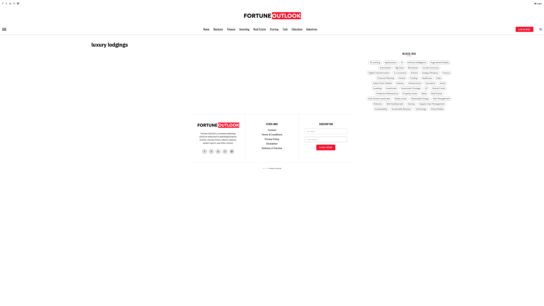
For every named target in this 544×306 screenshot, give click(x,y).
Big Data (400, 67)
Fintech (402, 78)
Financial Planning (385, 78)
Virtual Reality (437, 109)
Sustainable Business (401, 109)
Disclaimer (272, 143)
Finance (231, 29)
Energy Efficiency (430, 73)
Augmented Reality (440, 62)
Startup (274, 29)
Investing (244, 29)
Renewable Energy (420, 98)
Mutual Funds (438, 88)
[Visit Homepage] (272, 15)
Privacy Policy (272, 139)
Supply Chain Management (432, 104)
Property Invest (410, 93)
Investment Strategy (410, 88)
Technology (421, 109)
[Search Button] (540, 29)
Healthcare (427, 78)
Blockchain (413, 67)
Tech (285, 29)
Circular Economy (430, 67)
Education (297, 29)
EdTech (414, 73)
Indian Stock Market (382, 83)
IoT (426, 88)
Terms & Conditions (272, 134)
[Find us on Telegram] (18, 3)
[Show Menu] (3, 29)
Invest (442, 83)
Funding (413, 78)
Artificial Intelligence (416, 62)
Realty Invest (401, 98)
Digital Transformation (379, 73)
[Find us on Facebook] (2, 3)
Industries (311, 29)
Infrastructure (414, 83)
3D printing (375, 62)
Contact (272, 130)
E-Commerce (400, 73)
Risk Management (441, 98)
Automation (385, 67)
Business (218, 29)
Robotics (378, 104)
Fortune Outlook (275, 168)
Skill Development (394, 104)
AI (402, 62)
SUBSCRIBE (524, 29)
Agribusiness (391, 62)
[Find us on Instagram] (14, 3)
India (438, 78)
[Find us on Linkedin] (218, 151)
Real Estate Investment (379, 98)
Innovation (430, 83)
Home (206, 29)
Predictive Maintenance (387, 93)
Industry (400, 83)
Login (539, 3)
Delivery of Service (272, 148)
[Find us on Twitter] (6, 3)
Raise (424, 93)
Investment (391, 88)
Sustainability (381, 109)
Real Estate (259, 29)
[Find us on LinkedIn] (10, 3)
